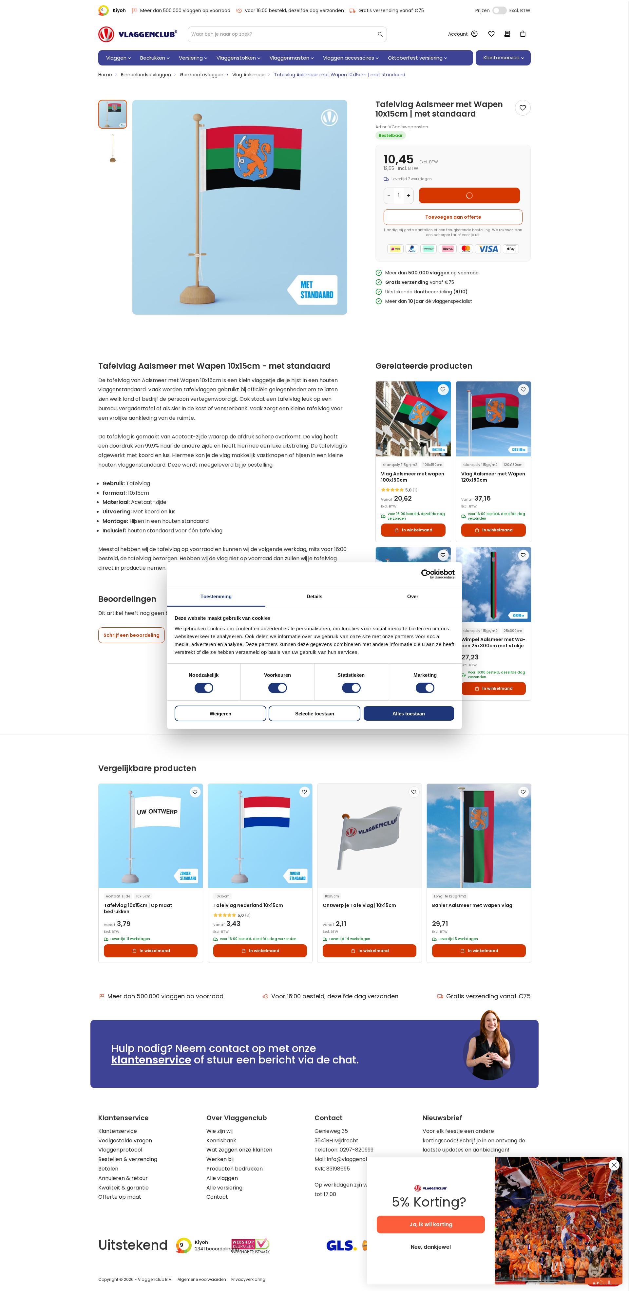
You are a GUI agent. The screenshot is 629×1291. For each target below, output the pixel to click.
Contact (217, 1197)
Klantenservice (117, 1131)
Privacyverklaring (248, 1279)
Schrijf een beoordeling (132, 635)
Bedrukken (152, 57)
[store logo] (137, 34)
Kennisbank (221, 1140)
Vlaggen (116, 57)
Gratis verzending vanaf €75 (391, 10)
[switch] (277, 688)
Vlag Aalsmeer (248, 74)
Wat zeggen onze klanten (239, 1149)
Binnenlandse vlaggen (146, 74)
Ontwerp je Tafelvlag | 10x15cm (359, 905)
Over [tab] (412, 596)
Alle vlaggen (222, 1178)
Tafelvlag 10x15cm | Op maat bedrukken (138, 908)
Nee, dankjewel (431, 1247)
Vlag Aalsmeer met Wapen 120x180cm (493, 477)
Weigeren (220, 713)
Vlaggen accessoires (348, 57)
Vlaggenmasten (289, 57)
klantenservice (151, 1059)
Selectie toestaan (314, 713)
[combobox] (287, 34)
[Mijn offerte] (507, 34)
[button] (112, 146)
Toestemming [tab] (216, 596)
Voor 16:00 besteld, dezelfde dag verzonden (294, 10)
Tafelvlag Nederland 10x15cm (248, 905)
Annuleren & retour (123, 1178)
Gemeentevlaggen (201, 74)
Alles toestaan (408, 713)
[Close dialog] (614, 1165)
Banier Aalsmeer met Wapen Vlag (472, 905)
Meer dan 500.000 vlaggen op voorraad (185, 10)
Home (105, 74)
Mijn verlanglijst (491, 34)
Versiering (191, 57)
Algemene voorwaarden (202, 1279)
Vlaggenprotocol (120, 1149)
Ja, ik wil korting (431, 1224)
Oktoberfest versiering (415, 57)
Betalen (108, 1168)
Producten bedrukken (234, 1168)
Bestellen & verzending (127, 1159)
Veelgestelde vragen (125, 1140)
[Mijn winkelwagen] (523, 34)
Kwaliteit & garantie (123, 1187)
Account (458, 34)
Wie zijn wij (219, 1131)
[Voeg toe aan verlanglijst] (523, 108)
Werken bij (220, 1159)
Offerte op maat (119, 1197)
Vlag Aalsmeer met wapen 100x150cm (412, 477)
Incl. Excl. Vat (499, 10)
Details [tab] (315, 596)
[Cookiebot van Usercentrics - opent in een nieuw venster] (426, 574)
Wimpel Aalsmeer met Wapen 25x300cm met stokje (493, 642)
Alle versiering (224, 1187)
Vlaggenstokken (236, 57)
